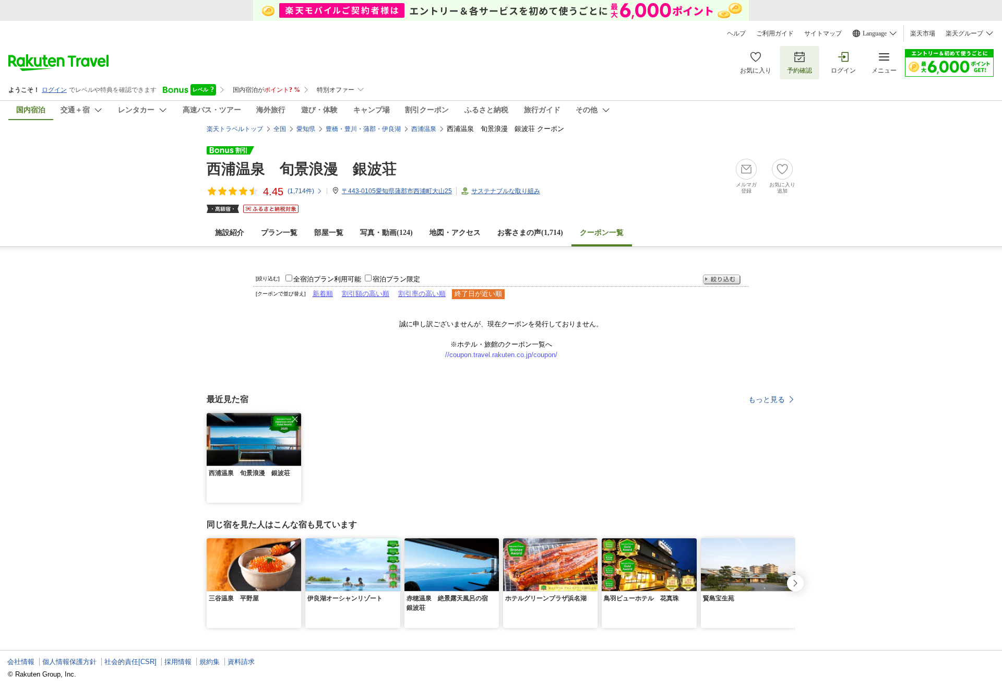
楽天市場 (922, 33)
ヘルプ (736, 33)
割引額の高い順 (365, 294)
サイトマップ (823, 33)
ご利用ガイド (775, 33)
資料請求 (241, 662)
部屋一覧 (328, 232)
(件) (301, 191)
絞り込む (722, 280)
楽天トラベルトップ (235, 129)
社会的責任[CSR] (130, 662)
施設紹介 (229, 232)
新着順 (323, 294)
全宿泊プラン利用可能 (327, 279)
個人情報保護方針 (69, 662)
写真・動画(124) (386, 232)
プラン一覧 (279, 232)
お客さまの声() (530, 232)
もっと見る (766, 399)
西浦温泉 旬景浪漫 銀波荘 (302, 169)
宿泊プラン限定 (396, 279)
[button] (295, 419)
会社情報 (20, 662)
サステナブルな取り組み (505, 191)
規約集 (209, 662)
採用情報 (178, 662)
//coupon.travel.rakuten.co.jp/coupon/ (501, 355)
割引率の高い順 (422, 294)
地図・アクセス (455, 232)
